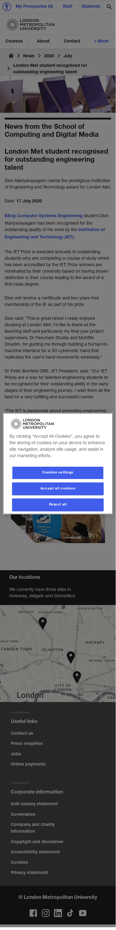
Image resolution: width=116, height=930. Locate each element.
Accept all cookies (57, 488)
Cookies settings (57, 472)
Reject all (58, 504)
